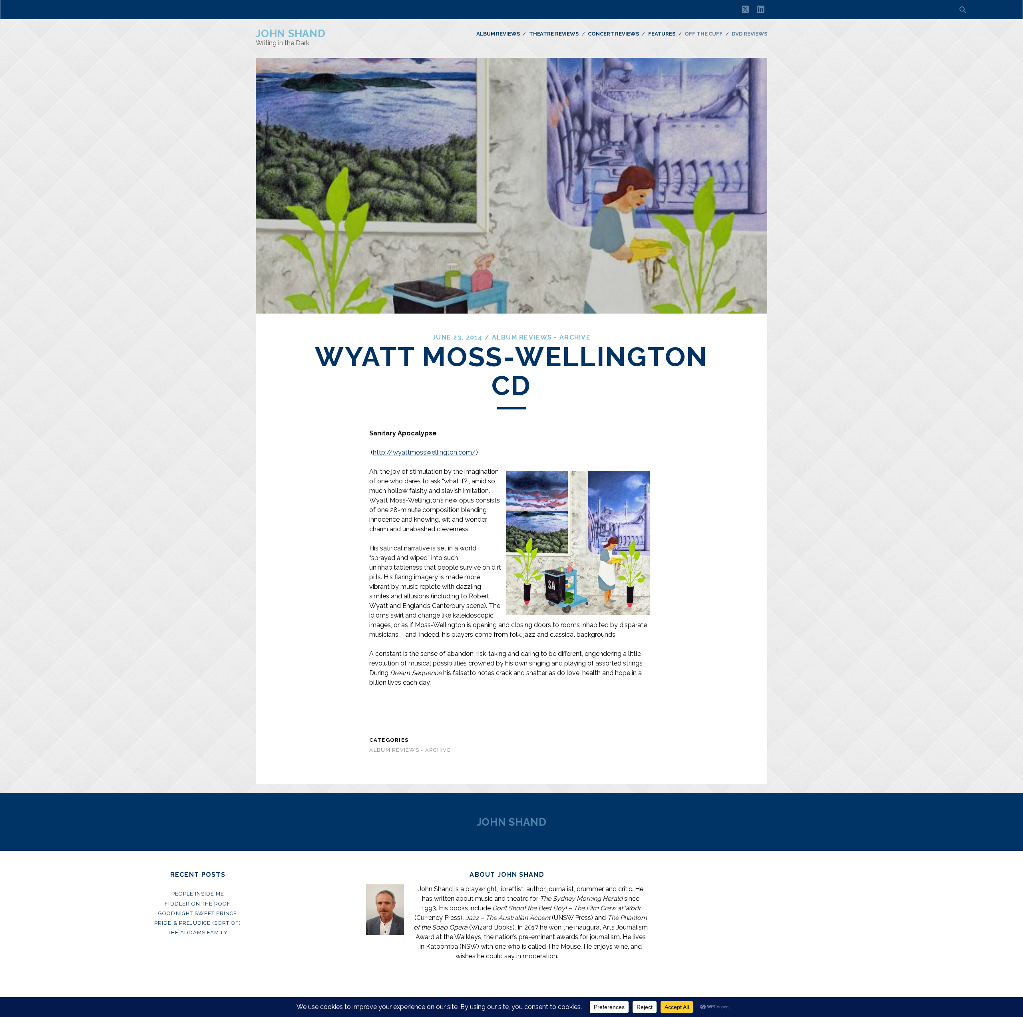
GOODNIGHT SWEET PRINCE (197, 913)
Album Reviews (497, 34)
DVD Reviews (749, 34)
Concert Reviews (613, 34)
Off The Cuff (703, 34)
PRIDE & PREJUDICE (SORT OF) (197, 923)
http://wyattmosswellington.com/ (424, 452)
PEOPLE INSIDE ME (198, 894)
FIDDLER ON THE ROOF (198, 904)
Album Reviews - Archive (541, 337)
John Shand (291, 34)
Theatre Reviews (554, 34)
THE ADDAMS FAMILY (198, 933)
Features (661, 34)
